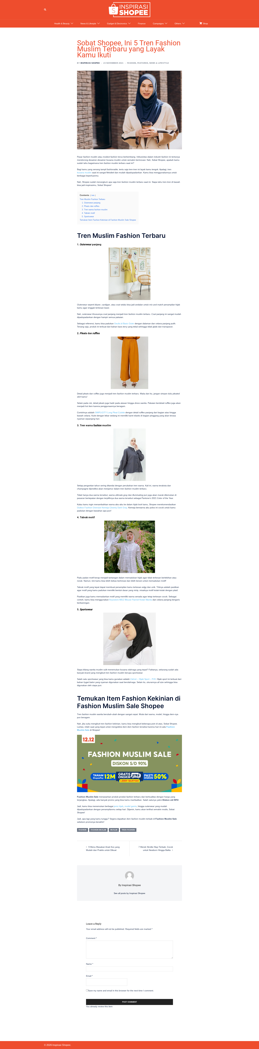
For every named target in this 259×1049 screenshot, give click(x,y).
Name (89, 964)
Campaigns (158, 23)
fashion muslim (98, 830)
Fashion (131, 63)
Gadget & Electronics (117, 23)
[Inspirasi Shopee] (129, 9)
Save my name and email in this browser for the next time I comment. (121, 990)
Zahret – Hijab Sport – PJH (143, 679)
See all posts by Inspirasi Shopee (129, 893)
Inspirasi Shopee (90, 63)
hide (92, 195)
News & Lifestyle (88, 23)
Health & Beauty (62, 23)
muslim (113, 830)
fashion (82, 830)
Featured (142, 63)
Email (89, 976)
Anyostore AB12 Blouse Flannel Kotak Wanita (130, 599)
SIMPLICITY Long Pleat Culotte (110, 412)
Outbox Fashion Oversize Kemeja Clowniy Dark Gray (102, 507)
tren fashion (128, 830)
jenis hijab (118, 806)
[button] (45, 9)
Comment (91, 938)
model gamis (131, 806)
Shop (205, 23)
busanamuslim (84, 172)
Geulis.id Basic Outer (124, 323)
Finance (142, 23)
